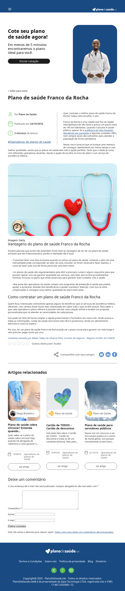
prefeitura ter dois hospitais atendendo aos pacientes (88, 131)
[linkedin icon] (108, 354)
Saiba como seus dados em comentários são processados (84, 532)
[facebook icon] (114, 354)
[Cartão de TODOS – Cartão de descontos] (62, 398)
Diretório (101, 561)
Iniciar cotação (29, 61)
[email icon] (101, 354)
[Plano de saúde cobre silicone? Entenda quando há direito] (24, 398)
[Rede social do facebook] (62, 570)
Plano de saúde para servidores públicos (99, 427)
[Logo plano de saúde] (104, 10)
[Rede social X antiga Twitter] (54, 570)
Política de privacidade (72, 561)
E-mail (11, 520)
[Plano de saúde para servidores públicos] (101, 398)
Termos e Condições (30, 561)
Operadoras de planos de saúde (31, 456)
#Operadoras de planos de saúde (29, 142)
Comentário (15, 508)
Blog (90, 561)
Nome (11, 514)
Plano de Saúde (28, 114)
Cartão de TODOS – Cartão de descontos (60, 427)
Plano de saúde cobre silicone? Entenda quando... (22, 428)
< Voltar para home (17, 91)
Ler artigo (24, 466)
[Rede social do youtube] (71, 570)
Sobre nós (51, 561)
